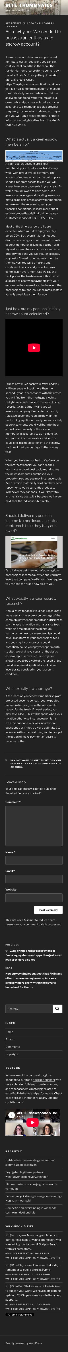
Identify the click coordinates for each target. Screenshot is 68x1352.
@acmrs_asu (18, 1235)
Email (10, 871)
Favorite (55, 1257)
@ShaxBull (16, 1286)
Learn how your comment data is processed (33, 924)
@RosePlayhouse (21, 1265)
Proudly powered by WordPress (23, 1343)
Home (9, 1032)
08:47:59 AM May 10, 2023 (23, 1274)
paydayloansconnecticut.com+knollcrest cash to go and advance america (36, 763)
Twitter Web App (18, 1258)
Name (10, 852)
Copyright (11, 1054)
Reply (35, 1257)
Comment (12, 802)
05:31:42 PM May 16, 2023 (23, 1253)
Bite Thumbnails (29, 5)
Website (11, 889)
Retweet (44, 1257)
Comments (12, 1046)
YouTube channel (44, 1079)
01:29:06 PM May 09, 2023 (23, 1304)
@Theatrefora (21, 1249)
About (9, 1039)
